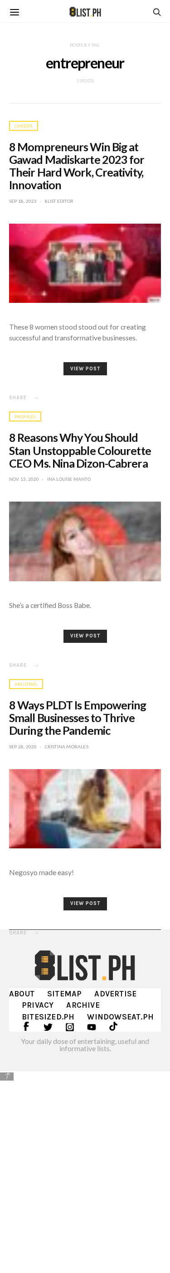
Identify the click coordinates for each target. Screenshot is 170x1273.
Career (24, 126)
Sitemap (64, 993)
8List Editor (59, 201)
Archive (82, 1005)
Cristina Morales (66, 746)
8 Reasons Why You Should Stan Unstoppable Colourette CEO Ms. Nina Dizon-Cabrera (80, 450)
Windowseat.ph (120, 1016)
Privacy (37, 1005)
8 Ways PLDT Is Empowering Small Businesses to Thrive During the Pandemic (77, 717)
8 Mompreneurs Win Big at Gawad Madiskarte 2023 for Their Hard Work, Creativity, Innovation (77, 165)
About (21, 993)
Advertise (115, 993)
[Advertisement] (85, 1170)
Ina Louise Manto (69, 479)
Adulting (26, 684)
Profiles (25, 416)
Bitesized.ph (48, 1016)
